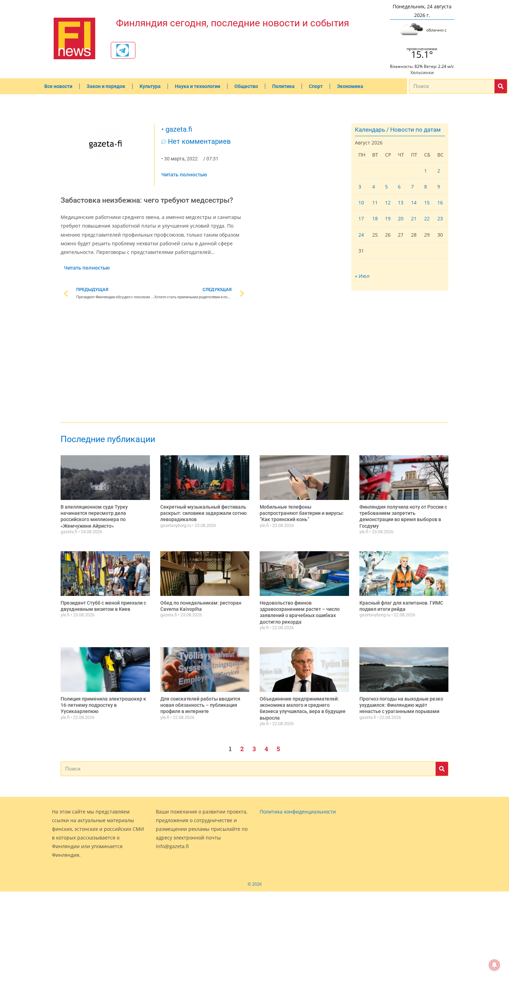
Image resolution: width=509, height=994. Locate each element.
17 (361, 218)
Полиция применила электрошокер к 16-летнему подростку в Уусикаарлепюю (103, 705)
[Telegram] (122, 50)
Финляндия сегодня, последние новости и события (232, 23)
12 (388, 202)
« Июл (362, 276)
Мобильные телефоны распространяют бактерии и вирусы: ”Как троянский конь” (302, 513)
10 (361, 202)
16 (440, 202)
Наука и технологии (197, 86)
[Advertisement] (154, 362)
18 (375, 218)
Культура (150, 86)
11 (375, 202)
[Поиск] (500, 86)
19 (388, 218)
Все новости (58, 86)
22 (427, 218)
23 (440, 218)
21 (414, 218)
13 (400, 202)
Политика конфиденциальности (298, 811)
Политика (283, 86)
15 (427, 202)
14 (414, 202)
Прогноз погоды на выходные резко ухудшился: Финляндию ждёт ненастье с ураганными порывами (401, 705)
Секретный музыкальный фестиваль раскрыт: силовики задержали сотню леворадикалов (203, 513)
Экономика (350, 86)
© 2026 (255, 884)
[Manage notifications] (494, 964)
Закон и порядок (106, 86)
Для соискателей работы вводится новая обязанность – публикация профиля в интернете (200, 705)
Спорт (316, 86)
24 (361, 234)
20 (400, 218)
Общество (246, 86)
